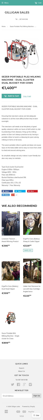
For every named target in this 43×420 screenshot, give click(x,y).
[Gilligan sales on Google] (24, 385)
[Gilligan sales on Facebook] (18, 385)
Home (3, 26)
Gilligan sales (17, 12)
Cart (39, 3)
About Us (21, 371)
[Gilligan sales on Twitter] (12, 385)
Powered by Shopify (28, 406)
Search (21, 368)
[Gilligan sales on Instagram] (30, 385)
